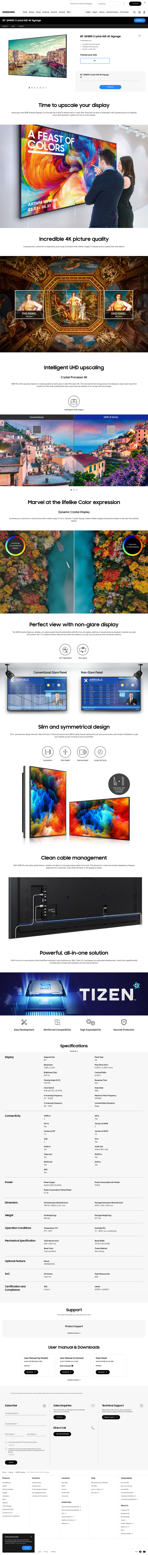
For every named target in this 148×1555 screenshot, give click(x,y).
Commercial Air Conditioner (11, 1516)
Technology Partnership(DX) (70, 1507)
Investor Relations (126, 1523)
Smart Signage (6, 1506)
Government (65, 1493)
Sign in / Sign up (96, 1489)
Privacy (46, 1551)
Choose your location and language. (81, 3)
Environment (125, 1482)
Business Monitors (8, 1509)
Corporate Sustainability (128, 1499)
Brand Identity (125, 1517)
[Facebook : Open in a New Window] (140, 1552)
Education (65, 1482)
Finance (64, 1489)
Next (144, 441)
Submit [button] (11, 1462)
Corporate (65, 1496)
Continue (135, 3)
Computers (5, 1496)
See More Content (73, 1333)
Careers (123, 1520)
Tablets (4, 1486)
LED (63, 1513)
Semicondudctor (67, 1517)
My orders (94, 1493)
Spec (13, 26)
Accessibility (124, 1489)
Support (21, 26)
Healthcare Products (68, 1520)
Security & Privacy (126, 1486)
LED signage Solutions (39, 1493)
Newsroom (124, 1527)
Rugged (4, 1493)
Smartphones (6, 1482)
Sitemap (53, 1551)
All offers (94, 1486)
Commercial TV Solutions (40, 1496)
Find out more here (20, 1543)
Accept (27, 1548)
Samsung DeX (36, 1486)
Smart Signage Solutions (39, 1489)
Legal (39, 1551)
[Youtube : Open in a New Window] (144, 1552)
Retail (63, 1486)
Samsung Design (126, 1533)
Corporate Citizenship (127, 1496)
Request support (109, 1417)
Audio (4, 1499)
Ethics (123, 1530)
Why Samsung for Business (99, 1482)
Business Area (125, 1513)
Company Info (125, 1510)
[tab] (29, 87)
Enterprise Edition (8, 1489)
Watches (5, 1503)
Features (5, 26)
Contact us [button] (139, 20)
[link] (139, 12)
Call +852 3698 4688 (62, 1434)
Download (73, 1051)
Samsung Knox (36, 1482)
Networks (65, 1523)
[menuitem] (25, 12)
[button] (134, 12)
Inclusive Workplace (127, 1493)
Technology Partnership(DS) (70, 1510)
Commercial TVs (7, 1513)
